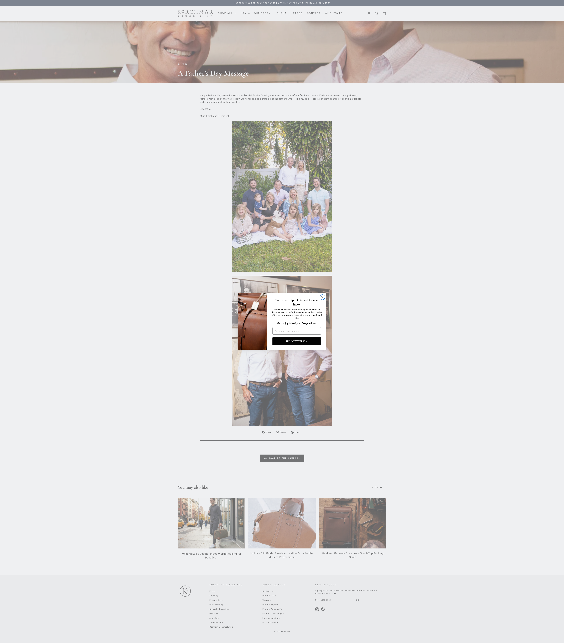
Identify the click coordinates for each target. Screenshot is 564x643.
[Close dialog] (322, 297)
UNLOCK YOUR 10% (296, 341)
